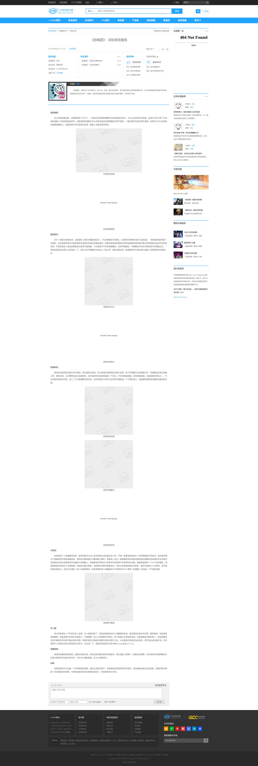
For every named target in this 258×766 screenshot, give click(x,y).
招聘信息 (132, 755)
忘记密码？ (112, 702)
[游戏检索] (165, 31)
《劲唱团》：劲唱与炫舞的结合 (91, 61)
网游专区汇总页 (123, 741)
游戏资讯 (138, 726)
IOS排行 (106, 20)
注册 (105, 702)
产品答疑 (164, 755)
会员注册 (157, 755)
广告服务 (117, 755)
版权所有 (132, 762)
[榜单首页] (157, 31)
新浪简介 (93, 755)
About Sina (101, 755)
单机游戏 (71, 741)
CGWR (114, 741)
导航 (100, 2)
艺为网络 (59, 73)
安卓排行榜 (82, 732)
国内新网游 (139, 723)
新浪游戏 (63, 2)
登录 (177, 2)
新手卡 (198, 20)
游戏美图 (151, 20)
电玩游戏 (109, 723)
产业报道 (138, 732)
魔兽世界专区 (150, 741)
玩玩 (87, 2)
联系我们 (124, 755)
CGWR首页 (54, 20)
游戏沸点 (141, 741)
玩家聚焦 (138, 729)
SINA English (148, 755)
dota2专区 (71, 744)
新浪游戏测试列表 (82, 741)
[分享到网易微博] (177, 729)
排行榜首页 (52, 31)
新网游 (121, 20)
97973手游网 (76, 2)
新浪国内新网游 (104, 741)
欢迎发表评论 (160, 685)
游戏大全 (109, 726)
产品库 (135, 20)
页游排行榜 (82, 726)
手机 (115, 2)
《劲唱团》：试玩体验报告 (90, 65)
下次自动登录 (96, 702)
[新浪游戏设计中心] (197, 717)
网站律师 (139, 755)
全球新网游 (94, 741)
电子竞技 (109, 729)
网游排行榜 (82, 723)
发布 (159, 702)
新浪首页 (52, 2)
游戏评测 (73, 31)
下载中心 (109, 732)
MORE (119, 56)
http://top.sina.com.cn (180, 297)
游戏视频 (182, 20)
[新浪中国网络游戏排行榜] (172, 717)
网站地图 (109, 755)
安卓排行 (89, 20)
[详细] (68, 732)
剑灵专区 (63, 744)
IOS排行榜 (82, 729)
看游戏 (166, 20)
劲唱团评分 (63, 31)
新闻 (186, 2)
